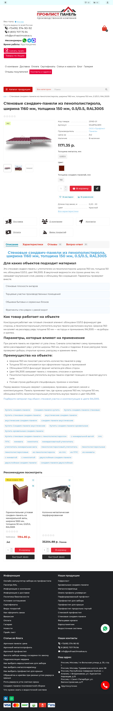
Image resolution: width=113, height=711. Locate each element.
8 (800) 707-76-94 (17, 31)
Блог (79, 66)
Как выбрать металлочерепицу (20, 667)
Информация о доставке (16, 593)
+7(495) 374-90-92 (20, 28)
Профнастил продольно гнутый (75, 608)
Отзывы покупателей (16, 72)
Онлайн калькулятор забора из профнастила (27, 581)
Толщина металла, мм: (70, 151)
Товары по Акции (15, 55)
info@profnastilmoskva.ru (18, 35)
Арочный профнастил (15, 651)
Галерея (88, 66)
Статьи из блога (13, 638)
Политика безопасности (16, 596)
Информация (12, 575)
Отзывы (54, 244)
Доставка (25, 66)
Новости (8, 628)
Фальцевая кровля (68, 620)
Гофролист (63, 581)
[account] (107, 2)
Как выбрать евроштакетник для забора (25, 663)
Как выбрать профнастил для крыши (23, 671)
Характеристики (33, 244)
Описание (12, 244)
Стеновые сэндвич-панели (72, 616)
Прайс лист (10, 632)
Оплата (35, 66)
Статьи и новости (66, 66)
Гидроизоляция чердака (16, 659)
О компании (11, 66)
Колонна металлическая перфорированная (55, 514)
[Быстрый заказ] (97, 188)
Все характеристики (68, 211)
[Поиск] (106, 89)
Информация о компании (17, 589)
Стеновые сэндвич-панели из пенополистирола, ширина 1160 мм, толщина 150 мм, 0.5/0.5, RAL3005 (56, 254)
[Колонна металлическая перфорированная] (56, 494)
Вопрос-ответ (76, 244)
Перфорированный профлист (73, 596)
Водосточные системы (70, 628)
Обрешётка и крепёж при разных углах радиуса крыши (29, 676)
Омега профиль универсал (72, 593)
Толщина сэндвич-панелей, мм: (74, 175)
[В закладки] (33, 480)
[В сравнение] (33, 486)
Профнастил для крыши (71, 604)
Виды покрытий (12, 608)
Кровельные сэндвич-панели (73, 585)
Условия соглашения (15, 600)
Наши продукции (69, 575)
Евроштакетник (66, 624)
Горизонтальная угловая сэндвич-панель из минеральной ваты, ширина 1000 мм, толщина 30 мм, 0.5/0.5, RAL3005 (19, 519)
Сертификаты (47, 66)
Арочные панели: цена (15, 643)
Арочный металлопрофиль (18, 647)
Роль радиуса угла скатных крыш (21, 682)
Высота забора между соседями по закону (26, 655)
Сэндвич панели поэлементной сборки (24, 686)
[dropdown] (5, 2)
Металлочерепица (67, 589)
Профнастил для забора (71, 600)
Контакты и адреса (40, 72)
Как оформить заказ (14, 612)
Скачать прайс (16, 51)
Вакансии (9, 616)
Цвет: (60, 162)
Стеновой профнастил (70, 612)
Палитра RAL (10, 585)
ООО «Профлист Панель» (97, 129)
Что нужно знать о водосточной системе (25, 690)
